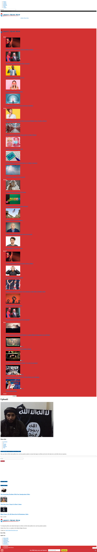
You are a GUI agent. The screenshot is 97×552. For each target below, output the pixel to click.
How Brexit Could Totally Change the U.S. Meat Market (21, 135)
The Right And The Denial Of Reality (16, 192)
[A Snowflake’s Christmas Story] (13, 245)
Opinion (5, 4)
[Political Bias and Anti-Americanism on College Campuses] (13, 160)
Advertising (5, 546)
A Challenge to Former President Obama (17, 206)
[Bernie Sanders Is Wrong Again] (13, 275)
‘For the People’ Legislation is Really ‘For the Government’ (22, 363)
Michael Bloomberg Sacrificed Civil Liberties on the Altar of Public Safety (26, 291)
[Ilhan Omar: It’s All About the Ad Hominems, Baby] (4, 511)
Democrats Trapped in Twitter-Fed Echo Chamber (19, 105)
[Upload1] (27, 436)
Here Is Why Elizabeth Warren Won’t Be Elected (19, 234)
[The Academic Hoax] (15, 388)
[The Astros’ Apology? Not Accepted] (13, 174)
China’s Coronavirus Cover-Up (14, 149)
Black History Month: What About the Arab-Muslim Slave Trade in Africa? (26, 121)
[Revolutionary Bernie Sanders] (13, 303)
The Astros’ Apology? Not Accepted (15, 177)
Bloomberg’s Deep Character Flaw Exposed (17, 63)
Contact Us (5, 548)
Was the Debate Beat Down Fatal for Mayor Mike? (19, 49)
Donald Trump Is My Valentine (14, 91)
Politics (4, 1)
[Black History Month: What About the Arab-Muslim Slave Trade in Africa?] (13, 118)
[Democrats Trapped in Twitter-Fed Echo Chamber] (13, 103)
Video (4, 6)
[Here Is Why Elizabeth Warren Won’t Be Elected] (13, 231)
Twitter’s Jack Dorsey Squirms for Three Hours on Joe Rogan (22, 377)
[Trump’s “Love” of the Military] (13, 217)
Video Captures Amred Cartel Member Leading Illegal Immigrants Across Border (28, 335)
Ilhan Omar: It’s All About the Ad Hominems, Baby (15, 514)
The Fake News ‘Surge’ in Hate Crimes (11, 504)
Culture (4, 2)
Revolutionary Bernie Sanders (14, 305)
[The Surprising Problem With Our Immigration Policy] (4, 491)
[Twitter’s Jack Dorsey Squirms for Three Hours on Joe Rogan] (15, 374)
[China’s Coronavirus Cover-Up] (13, 146)
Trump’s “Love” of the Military (14, 220)
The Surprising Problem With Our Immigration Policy (15, 494)
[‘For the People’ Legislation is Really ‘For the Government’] (15, 360)
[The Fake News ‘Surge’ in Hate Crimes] (4, 501)
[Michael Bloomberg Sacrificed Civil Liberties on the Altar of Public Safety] (13, 289)
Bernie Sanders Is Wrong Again (14, 277)
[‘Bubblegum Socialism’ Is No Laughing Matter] (15, 346)
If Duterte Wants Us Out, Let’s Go (15, 77)
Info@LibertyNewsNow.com (11, 530)
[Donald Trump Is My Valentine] (13, 89)
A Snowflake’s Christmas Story (14, 248)
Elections (5, 5)
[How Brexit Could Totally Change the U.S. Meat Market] (13, 132)
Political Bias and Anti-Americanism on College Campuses (21, 163)
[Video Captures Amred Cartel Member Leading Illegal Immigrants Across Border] (13, 332)
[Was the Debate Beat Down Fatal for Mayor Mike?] (13, 47)
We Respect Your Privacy (8, 547)
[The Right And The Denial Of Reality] (13, 189)
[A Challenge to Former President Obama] (13, 203)
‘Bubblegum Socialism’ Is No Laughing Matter (18, 349)
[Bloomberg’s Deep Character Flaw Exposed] (13, 61)
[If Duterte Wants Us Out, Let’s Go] (13, 75)
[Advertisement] (25, 23)
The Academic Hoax (11, 391)
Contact (4, 7)
